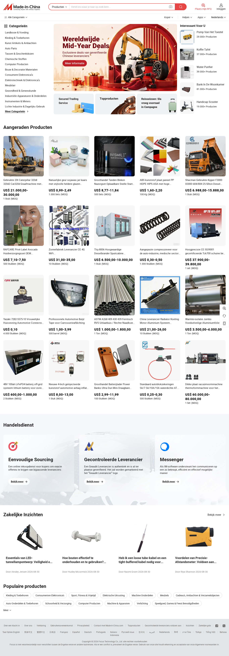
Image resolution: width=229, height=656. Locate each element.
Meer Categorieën (15, 111)
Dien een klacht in (12, 625)
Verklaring (41, 625)
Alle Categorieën (16, 17)
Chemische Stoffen (15, 59)
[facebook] (216, 625)
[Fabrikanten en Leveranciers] (21, 6)
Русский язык (128, 632)
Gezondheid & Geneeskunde (20, 90)
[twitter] (224, 625)
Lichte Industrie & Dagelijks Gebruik (25, 106)
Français (64, 632)
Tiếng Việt (210, 632)
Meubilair (10, 85)
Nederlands (164, 632)
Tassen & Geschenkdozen (19, 53)
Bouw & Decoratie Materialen (21, 69)
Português (101, 632)
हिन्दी (176, 632)
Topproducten (134, 625)
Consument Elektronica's (19, 74)
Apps (200, 17)
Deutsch (88, 632)
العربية (152, 632)
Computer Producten (16, 64)
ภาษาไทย (186, 632)
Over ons (28, 625)
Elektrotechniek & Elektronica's (22, 80)
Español (76, 632)
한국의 (142, 632)
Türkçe (198, 632)
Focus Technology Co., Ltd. (111, 641)
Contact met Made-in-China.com (108, 625)
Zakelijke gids (205, 625)
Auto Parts (11, 48)
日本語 (52, 632)
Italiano (113, 632)
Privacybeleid (83, 625)
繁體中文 (41, 632)
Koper (167, 17)
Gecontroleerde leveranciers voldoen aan (163, 625)
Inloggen (221, 8)
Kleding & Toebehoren (17, 37)
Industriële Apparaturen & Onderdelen (25, 96)
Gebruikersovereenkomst (61, 625)
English (16, 632)
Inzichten (190, 625)
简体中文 (28, 632)
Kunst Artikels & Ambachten (20, 43)
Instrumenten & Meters (18, 101)
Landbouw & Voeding (16, 32)
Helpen (185, 17)
